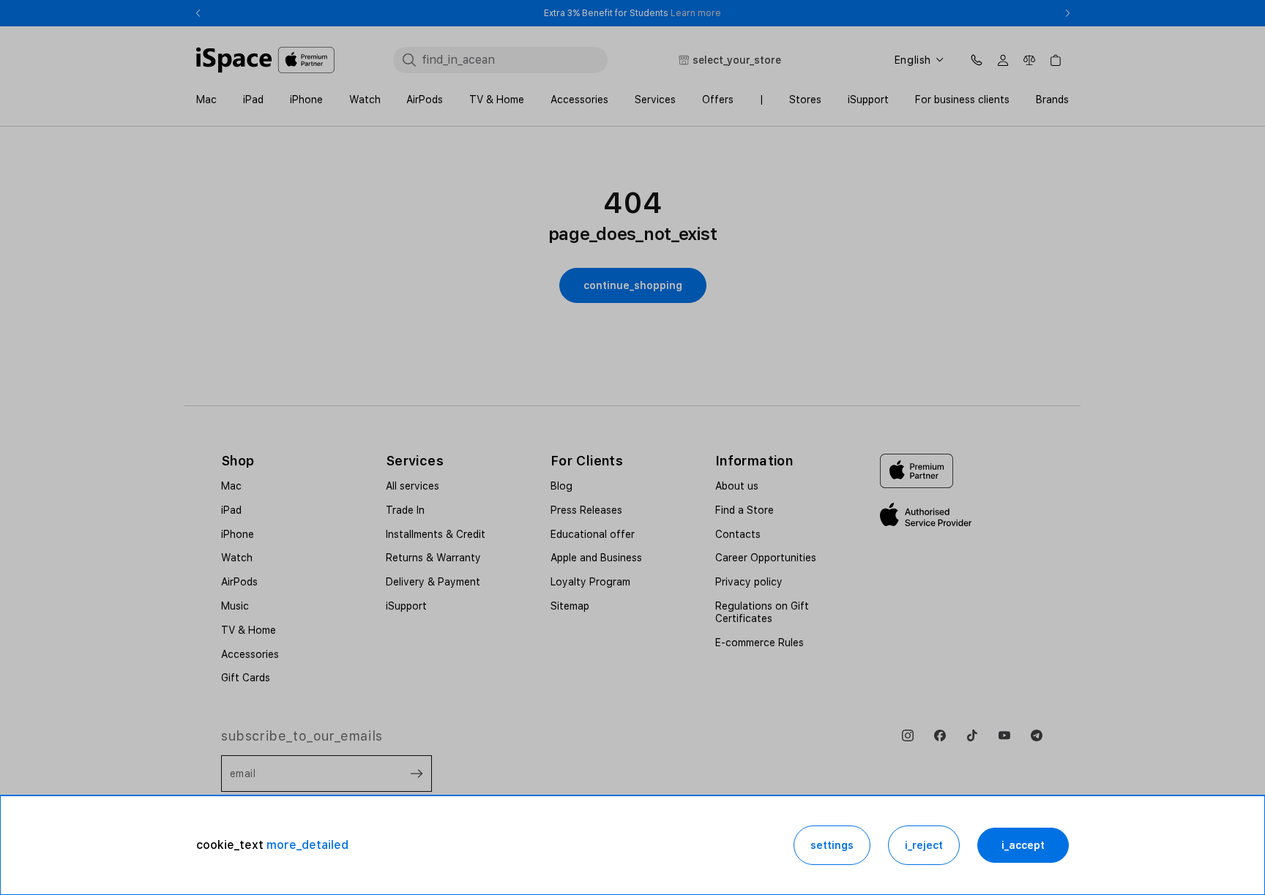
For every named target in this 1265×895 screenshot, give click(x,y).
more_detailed (307, 845)
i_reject (924, 845)
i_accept (1023, 845)
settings (832, 845)
